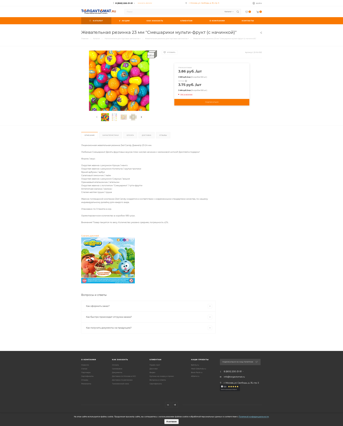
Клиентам (155, 359)
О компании (88, 359)
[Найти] (237, 11)
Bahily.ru (195, 365)
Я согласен (171, 421)
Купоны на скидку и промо (162, 376)
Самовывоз (117, 369)
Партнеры (86, 372)
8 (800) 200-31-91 (124, 3)
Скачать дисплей (90, 235)
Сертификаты (87, 376)
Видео (152, 372)
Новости (85, 365)
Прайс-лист (155, 365)
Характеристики (110, 135)
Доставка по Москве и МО (124, 376)
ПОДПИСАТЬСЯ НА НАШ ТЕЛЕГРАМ (237, 362)
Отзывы (163, 135)
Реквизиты (86, 384)
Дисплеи (154, 369)
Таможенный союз (120, 384)
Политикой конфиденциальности (254, 416)
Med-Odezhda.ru (198, 369)
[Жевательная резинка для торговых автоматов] (119, 81)
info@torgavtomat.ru (234, 376)
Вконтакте (168, 405)
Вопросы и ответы (158, 380)
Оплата (130, 135)
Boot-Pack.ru (196, 372)
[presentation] (96, 117)
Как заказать (120, 359)
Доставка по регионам (122, 380)
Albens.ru (195, 376)
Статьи (84, 369)
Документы (117, 372)
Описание (89, 135)
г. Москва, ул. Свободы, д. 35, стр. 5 (204, 3)
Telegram (175, 405)
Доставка (146, 135)
